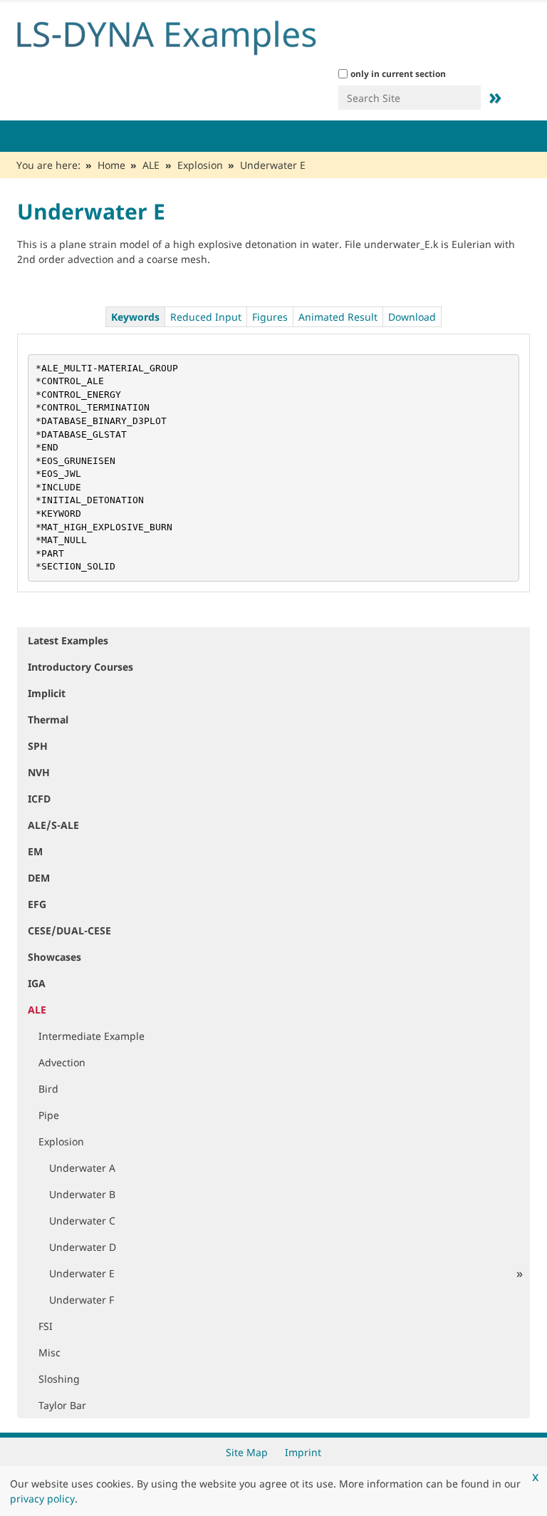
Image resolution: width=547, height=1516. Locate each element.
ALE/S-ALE (53, 825)
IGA (37, 983)
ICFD (39, 798)
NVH (39, 772)
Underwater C (82, 1220)
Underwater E (82, 1273)
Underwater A (82, 1168)
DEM (39, 878)
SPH (38, 746)
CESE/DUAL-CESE (69, 930)
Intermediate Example (91, 1036)
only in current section (398, 74)
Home (111, 165)
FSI (45, 1326)
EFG (37, 904)
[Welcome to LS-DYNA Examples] (188, 34)
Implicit (47, 693)
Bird (48, 1088)
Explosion (200, 165)
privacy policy (42, 1498)
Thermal (48, 719)
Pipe (48, 1115)
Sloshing (59, 1379)
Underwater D (82, 1247)
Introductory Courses (80, 667)
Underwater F (81, 1299)
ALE (151, 165)
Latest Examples (68, 640)
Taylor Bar (62, 1405)
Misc (49, 1352)
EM (35, 851)
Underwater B (82, 1194)
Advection (61, 1062)
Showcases (54, 957)
